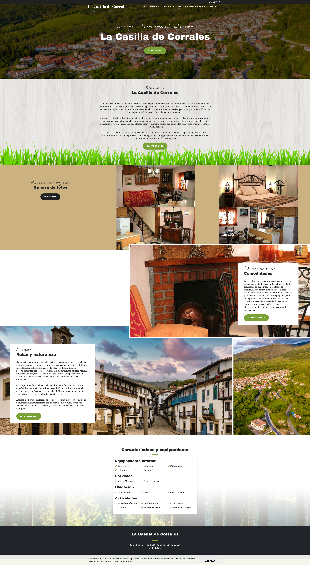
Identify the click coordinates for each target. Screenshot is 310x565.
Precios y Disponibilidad (191, 7)
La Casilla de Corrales (108, 6)
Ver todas (50, 197)
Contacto (214, 7)
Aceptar (210, 561)
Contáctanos (155, 146)
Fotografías (151, 7)
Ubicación (168, 7)
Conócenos (155, 51)
